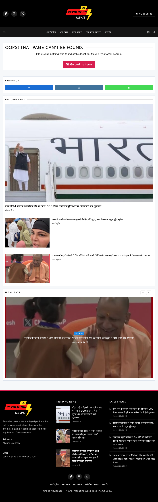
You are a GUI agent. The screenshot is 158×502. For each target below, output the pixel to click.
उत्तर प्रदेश (77, 32)
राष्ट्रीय (108, 32)
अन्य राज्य (64, 32)
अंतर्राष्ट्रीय (51, 32)
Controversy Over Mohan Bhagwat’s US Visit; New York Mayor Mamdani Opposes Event (134, 459)
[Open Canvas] (4, 32)
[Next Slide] (148, 293)
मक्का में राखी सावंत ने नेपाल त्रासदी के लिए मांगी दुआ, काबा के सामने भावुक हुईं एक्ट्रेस (87, 219)
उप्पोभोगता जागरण (93, 32)
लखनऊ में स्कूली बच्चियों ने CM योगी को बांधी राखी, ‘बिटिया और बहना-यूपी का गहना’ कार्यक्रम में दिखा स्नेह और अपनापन (101, 255)
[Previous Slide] (143, 293)
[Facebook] (6, 14)
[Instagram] (14, 14)
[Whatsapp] (129, 87)
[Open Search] (154, 32)
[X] (23, 14)
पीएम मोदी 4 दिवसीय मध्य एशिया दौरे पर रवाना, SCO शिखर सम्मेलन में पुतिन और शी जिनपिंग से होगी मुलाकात (53, 206)
